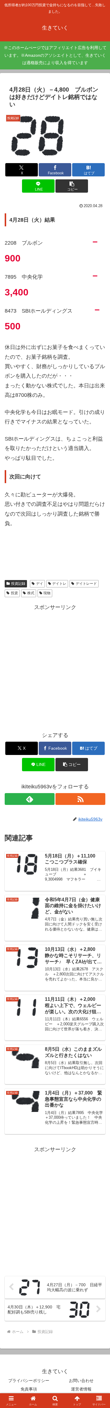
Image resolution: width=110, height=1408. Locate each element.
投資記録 (18, 584)
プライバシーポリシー (28, 1380)
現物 (46, 593)
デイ (39, 584)
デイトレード (86, 584)
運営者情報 (81, 1389)
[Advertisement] (55, 667)
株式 (30, 593)
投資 (14, 593)
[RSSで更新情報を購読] (80, 799)
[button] (71, 186)
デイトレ (59, 584)
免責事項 (29, 1389)
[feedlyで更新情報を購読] (30, 799)
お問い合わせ (81, 1380)
